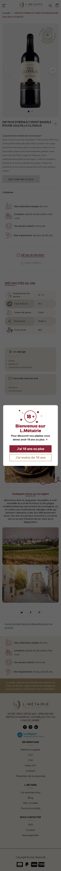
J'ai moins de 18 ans (30, 457)
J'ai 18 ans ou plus (30, 449)
